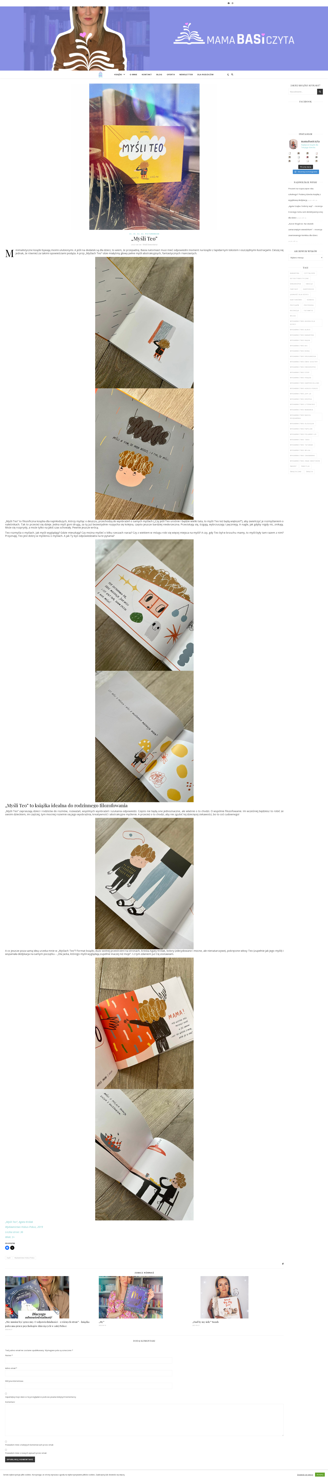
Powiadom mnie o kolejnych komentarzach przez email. (29, 1444)
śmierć (293, 466)
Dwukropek (295, 284)
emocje (309, 284)
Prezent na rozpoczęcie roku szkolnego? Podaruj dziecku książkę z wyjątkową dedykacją (304, 194)
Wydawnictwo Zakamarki (302, 455)
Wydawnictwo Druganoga (303, 356)
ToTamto (308, 310)
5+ (138, 234)
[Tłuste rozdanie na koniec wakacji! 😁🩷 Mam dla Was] (299, 153)
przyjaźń (294, 305)
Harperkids (308, 289)
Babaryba (294, 273)
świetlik (305, 466)
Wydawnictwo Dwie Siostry (304, 362)
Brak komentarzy (150, 244)
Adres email (11, 1368)
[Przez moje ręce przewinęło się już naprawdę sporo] (308, 161)
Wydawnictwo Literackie (302, 404)
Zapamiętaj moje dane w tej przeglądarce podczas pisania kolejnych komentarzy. (40, 1397)
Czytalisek (309, 273)
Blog (159, 74)
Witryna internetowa (14, 1381)
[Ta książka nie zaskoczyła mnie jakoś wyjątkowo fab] (308, 157)
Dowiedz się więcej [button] (305, 1474)
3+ (130, 234)
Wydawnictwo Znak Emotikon (305, 461)
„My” (101, 1321)
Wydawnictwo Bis (299, 346)
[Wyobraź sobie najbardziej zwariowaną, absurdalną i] (290, 157)
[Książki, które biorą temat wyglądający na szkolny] (299, 161)
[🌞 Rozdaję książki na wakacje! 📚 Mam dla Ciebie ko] (316, 161)
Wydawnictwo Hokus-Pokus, (21, 1227)
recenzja (294, 310)
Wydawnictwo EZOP (300, 372)
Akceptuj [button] (320, 1474)
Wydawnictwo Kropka (301, 399)
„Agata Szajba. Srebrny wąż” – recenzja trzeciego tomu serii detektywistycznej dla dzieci (305, 212)
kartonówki (296, 300)
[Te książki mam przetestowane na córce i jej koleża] (299, 157)
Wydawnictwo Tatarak (301, 445)
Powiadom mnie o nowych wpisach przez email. (26, 1453)
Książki (118, 74)
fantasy (294, 289)
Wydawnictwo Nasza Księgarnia (300, 416)
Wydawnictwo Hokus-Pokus (24, 1258)
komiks (310, 300)
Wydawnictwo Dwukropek (303, 367)
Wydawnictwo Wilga (300, 450)
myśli (9, 1258)
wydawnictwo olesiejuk (302, 424)
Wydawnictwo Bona (300, 351)
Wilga (293, 316)
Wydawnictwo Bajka (300, 340)
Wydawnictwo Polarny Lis (303, 434)
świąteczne (295, 472)
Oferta (171, 74)
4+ (134, 234)
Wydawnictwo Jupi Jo (300, 394)
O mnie (133, 74)
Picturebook (152, 234)
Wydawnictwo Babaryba (302, 335)
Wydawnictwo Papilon (301, 429)
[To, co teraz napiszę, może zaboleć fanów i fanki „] (308, 153)
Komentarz (10, 1402)
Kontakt (147, 74)
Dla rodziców (205, 74)
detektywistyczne (299, 278)
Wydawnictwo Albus (300, 330)
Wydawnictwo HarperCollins (304, 383)
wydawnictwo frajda (300, 378)
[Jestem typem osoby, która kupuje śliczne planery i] (290, 161)
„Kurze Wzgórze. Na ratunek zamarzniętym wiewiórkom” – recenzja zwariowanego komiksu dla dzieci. (305, 229)
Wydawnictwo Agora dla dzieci (302, 322)
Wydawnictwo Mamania (301, 410)
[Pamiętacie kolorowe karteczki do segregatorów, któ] (316, 153)
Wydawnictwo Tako (300, 440)
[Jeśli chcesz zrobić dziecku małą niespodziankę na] (290, 153)
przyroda (309, 305)
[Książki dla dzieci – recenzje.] (100, 74)
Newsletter (186, 74)
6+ (142, 234)
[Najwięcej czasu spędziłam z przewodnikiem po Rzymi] (316, 157)
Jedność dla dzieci (299, 294)
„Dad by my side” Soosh (205, 1321)
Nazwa (9, 1355)
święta (309, 472)
